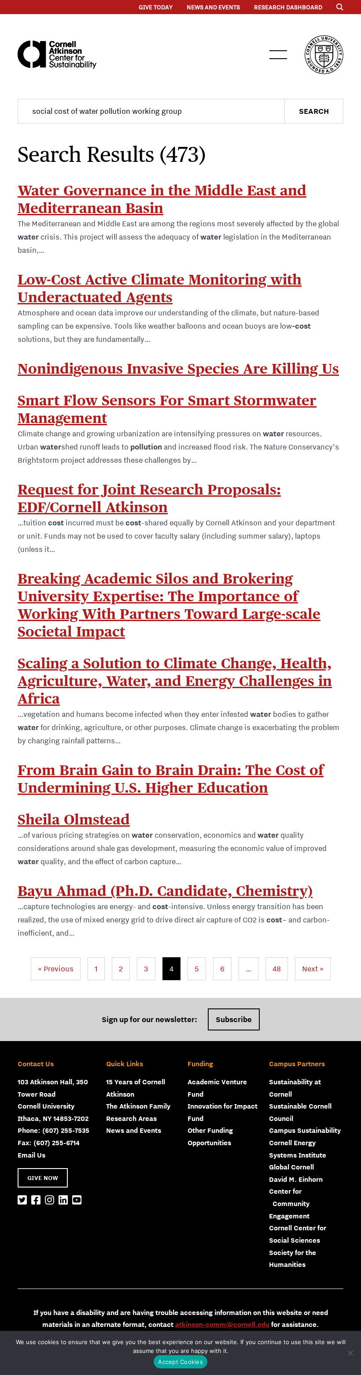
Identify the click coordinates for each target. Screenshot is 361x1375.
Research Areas (131, 1118)
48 (277, 969)
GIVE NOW (42, 1178)
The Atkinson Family (138, 1105)
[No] (350, 1353)
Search (314, 111)
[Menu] (339, 7)
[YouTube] (76, 1200)
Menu (278, 54)
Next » (313, 969)
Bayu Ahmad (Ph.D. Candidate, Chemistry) (165, 891)
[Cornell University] (324, 54)
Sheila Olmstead (74, 819)
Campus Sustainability (305, 1130)
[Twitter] (22, 1200)
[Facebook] (36, 1200)
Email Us (31, 1154)
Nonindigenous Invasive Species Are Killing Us (178, 368)
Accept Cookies (180, 1361)
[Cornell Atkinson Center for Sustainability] (57, 55)
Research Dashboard (288, 7)
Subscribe (234, 1019)
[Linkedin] (63, 1200)
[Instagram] (49, 1200)
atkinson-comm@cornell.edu (222, 1324)
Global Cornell (291, 1166)
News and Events (213, 7)
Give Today (156, 7)
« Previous (56, 969)
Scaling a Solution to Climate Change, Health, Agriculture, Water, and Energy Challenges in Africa (175, 681)
